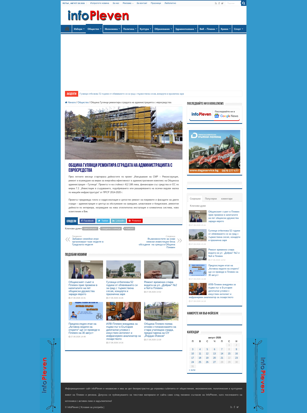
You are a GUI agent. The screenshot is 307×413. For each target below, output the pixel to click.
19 (207, 358)
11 (200, 353)
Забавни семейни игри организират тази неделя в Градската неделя (87, 240)
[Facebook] (219, 3)
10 (192, 353)
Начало (67, 28)
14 (222, 353)
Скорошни (195, 198)
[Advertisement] (153, 61)
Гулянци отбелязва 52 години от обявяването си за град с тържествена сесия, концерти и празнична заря (132, 93)
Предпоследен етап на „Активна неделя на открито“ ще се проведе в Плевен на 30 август (84, 328)
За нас (116, 3)
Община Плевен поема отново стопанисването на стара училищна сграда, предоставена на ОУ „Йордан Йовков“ (160, 329)
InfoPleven (73, 407)
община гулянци (111, 229)
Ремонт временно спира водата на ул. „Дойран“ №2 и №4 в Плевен (160, 285)
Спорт (237, 29)
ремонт (129, 229)
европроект (90, 229)
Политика (128, 29)
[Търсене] (243, 3)
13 (214, 353)
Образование (162, 29)
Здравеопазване (184, 29)
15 (229, 353)
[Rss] (216, 3)
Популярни (211, 198)
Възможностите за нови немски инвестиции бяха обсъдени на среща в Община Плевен (157, 242)
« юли (192, 370)
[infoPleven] (97, 14)
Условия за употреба (91, 407)
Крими (224, 29)
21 (222, 358)
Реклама (127, 3)
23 (236, 358)
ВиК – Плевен (207, 29)
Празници (156, 3)
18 (200, 358)
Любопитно (170, 3)
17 (192, 358)
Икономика (111, 29)
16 (236, 353)
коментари (226, 198)
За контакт (142, 3)
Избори (78, 29)
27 (214, 362)
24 (192, 362)
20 (214, 358)
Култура (144, 29)
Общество (93, 29)
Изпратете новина (99, 3)
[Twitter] (222, 3)
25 (200, 362)
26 (207, 362)
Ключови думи (198, 205)
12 (207, 353)
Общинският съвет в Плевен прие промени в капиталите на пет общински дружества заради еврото (83, 288)
